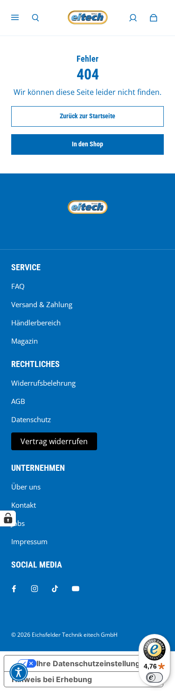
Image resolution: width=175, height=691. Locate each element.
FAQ (18, 286)
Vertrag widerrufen (54, 441)
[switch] (154, 677)
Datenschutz (31, 420)
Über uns (26, 487)
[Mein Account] (133, 17)
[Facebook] (14, 588)
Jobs (18, 523)
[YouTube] (75, 588)
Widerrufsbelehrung (43, 383)
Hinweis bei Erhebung (52, 679)
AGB (18, 401)
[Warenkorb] (153, 17)
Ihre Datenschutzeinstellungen (92, 663)
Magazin (24, 341)
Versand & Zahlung (41, 305)
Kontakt (23, 505)
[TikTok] (55, 588)
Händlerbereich (36, 323)
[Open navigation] (21, 17)
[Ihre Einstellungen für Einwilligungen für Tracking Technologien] (8, 518)
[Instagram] (34, 588)
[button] (18, 672)
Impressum (29, 542)
